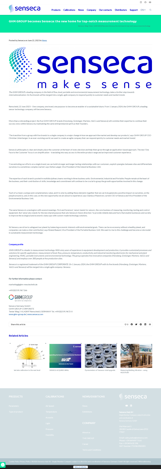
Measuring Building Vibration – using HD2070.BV (133, 371)
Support (134, 9)
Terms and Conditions (91, 450)
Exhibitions (87, 411)
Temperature (51, 411)
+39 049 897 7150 (134, 440)
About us (86, 432)
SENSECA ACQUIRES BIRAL (59, 370)
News (81, 9)
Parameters (14, 406)
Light (48, 423)
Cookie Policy (14, 461)
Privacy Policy (25, 461)
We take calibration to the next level (27, 370)
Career (85, 444)
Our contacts (105, 9)
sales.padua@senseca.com (136, 437)
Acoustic (49, 417)
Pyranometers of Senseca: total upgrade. (100, 370)
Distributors (121, 9)
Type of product (16, 411)
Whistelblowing (144, 461)
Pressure (49, 429)
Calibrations (69, 9)
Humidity (50, 435)
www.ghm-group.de (17, 314)
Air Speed (50, 406)
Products (56, 9)
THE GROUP (88, 438)
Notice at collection (81, 467)
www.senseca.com (35, 314)
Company (91, 9)
